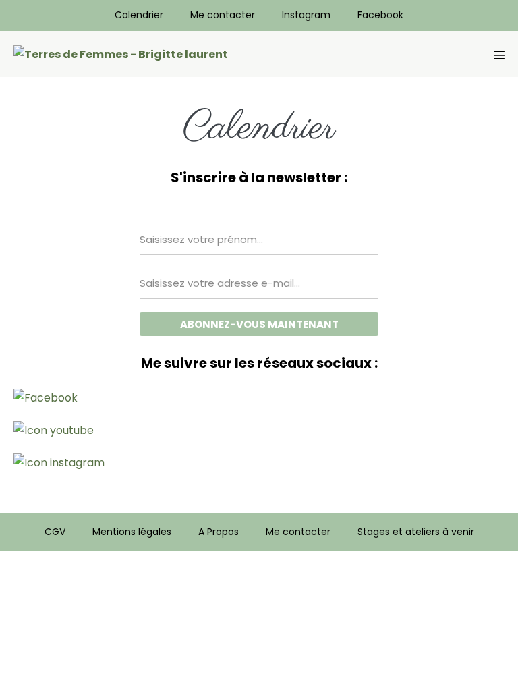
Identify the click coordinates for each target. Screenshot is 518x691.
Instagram (306, 15)
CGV (55, 531)
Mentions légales (131, 531)
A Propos (218, 531)
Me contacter (222, 15)
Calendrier (139, 15)
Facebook (380, 15)
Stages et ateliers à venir (415, 531)
